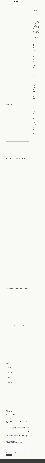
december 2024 (34, 63)
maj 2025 (33, 60)
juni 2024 (33, 67)
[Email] (8, 411)
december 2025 (34, 55)
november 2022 (34, 78)
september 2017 (34, 118)
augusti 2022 (34, 80)
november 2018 (34, 109)
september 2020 (34, 95)
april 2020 (33, 98)
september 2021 (34, 87)
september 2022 (34, 79)
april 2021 (33, 90)
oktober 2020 (34, 94)
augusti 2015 (34, 134)
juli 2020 (33, 96)
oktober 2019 (34, 102)
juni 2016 (33, 128)
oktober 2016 (34, 125)
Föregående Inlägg (8, 418)
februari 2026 (34, 54)
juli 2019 (33, 104)
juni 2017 (33, 120)
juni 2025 (33, 59)
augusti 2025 (34, 58)
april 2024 (33, 68)
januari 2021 (34, 92)
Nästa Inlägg (27, 418)
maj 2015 (33, 136)
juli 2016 (33, 127)
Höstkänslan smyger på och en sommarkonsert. (35, 39)
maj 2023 (33, 74)
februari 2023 (34, 76)
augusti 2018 (34, 111)
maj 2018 (33, 113)
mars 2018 (34, 114)
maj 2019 (33, 105)
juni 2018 (33, 112)
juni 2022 (33, 81)
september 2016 (34, 126)
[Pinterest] (9, 411)
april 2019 (33, 106)
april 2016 (33, 129)
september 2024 (34, 65)
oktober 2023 (34, 72)
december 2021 (34, 85)
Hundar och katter (12, 26)
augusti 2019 (34, 103)
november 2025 (34, 56)
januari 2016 (34, 131)
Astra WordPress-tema (27, 461)
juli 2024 (33, 66)
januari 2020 (34, 100)
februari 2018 (34, 115)
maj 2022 (33, 82)
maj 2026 (33, 52)
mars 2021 (34, 91)
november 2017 (34, 117)
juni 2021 (33, 89)
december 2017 (34, 116)
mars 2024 (34, 69)
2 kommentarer (7, 26)
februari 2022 (34, 84)
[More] (11, 411)
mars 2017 (34, 122)
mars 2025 (34, 61)
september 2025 (34, 57)
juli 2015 (33, 135)
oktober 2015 (34, 133)
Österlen (17, 26)
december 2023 (34, 71)
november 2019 (34, 101)
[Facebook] (6, 411)
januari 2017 (34, 123)
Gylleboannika (22, 1)
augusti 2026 (34, 50)
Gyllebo (26, 26)
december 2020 (34, 93)
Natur (15, 26)
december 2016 (34, 124)
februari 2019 (34, 107)
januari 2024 (34, 70)
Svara (28, 431)
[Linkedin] (7, 411)
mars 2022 (34, 83)
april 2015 (33, 137)
